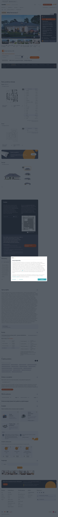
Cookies (17, 276)
